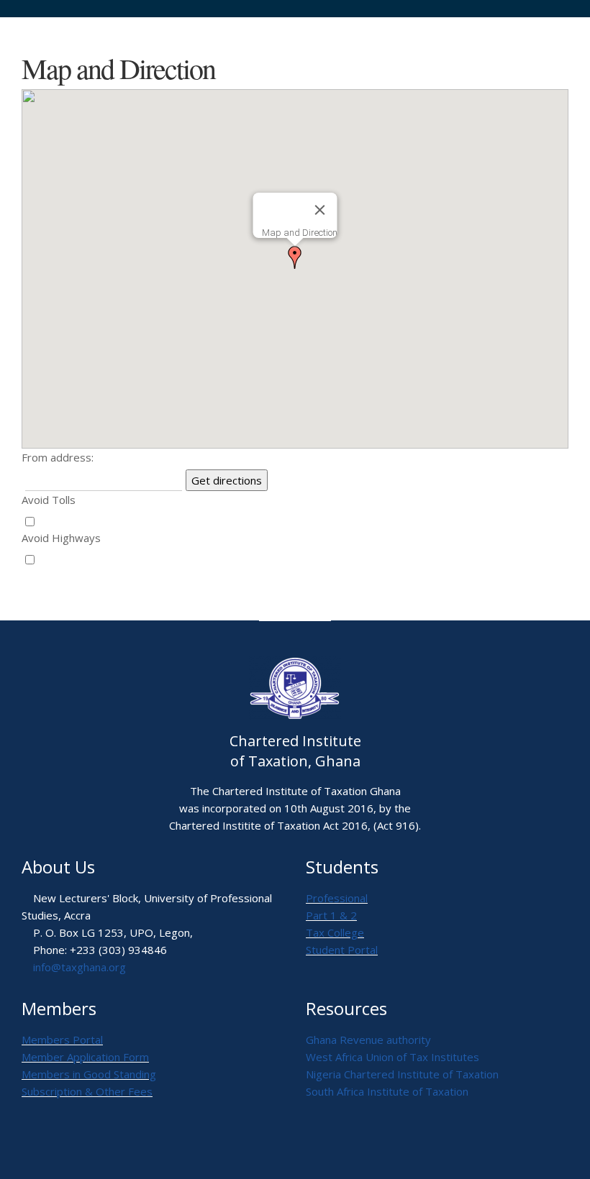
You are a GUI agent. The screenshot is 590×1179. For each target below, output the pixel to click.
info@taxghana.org (79, 967)
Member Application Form (85, 1057)
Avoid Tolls (49, 499)
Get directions (226, 480)
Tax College (335, 932)
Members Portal (62, 1039)
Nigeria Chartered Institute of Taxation (402, 1074)
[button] (295, 257)
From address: (58, 457)
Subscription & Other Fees (87, 1091)
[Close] (320, 210)
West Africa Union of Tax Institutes (392, 1057)
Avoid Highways (61, 538)
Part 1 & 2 (331, 915)
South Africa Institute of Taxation (387, 1091)
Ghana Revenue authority (368, 1039)
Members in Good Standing (89, 1074)
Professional (337, 898)
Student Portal (342, 949)
